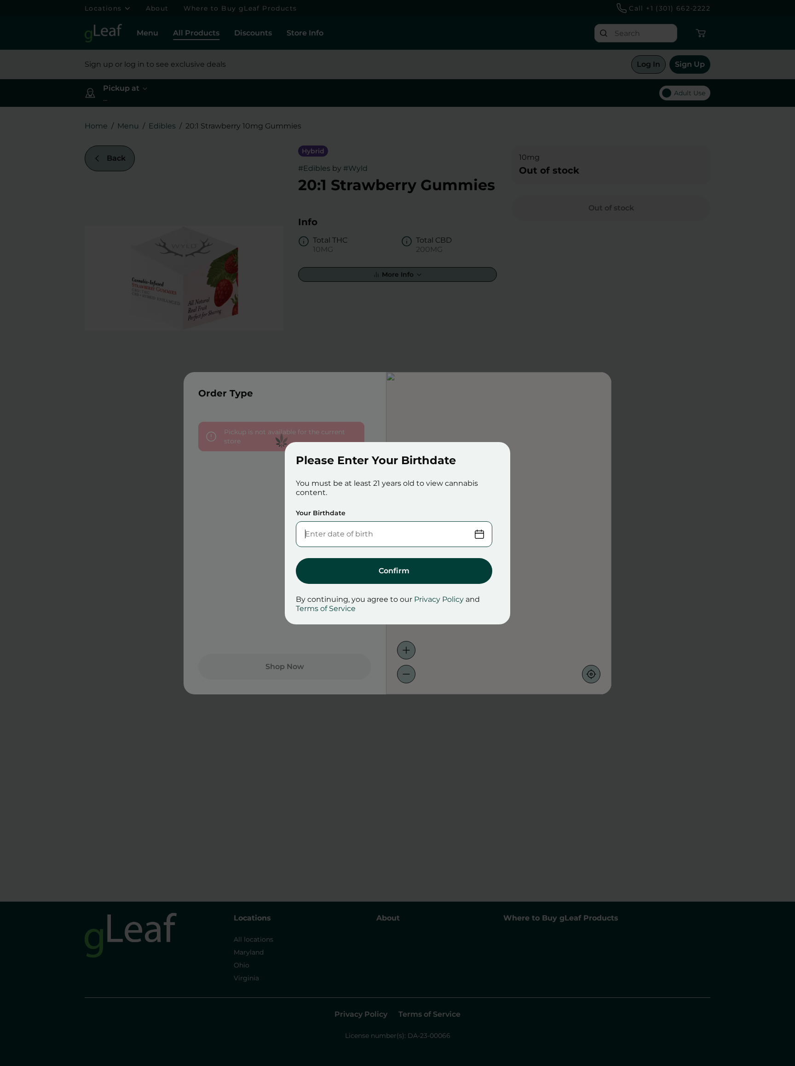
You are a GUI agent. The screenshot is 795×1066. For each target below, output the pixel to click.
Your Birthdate (321, 513)
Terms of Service (326, 608)
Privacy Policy (439, 599)
